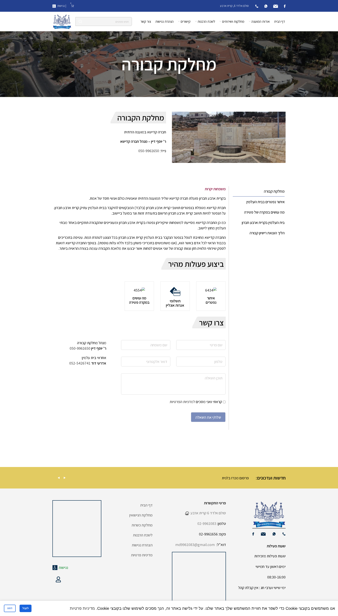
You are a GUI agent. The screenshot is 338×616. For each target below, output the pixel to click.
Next (64, 477)
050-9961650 (148, 150)
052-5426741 (79, 363)
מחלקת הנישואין (141, 515)
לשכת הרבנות (143, 535)
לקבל (25, 608)
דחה (9, 608)
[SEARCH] (80, 21)
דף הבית (146, 505)
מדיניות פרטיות (142, 555)
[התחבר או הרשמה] (58, 579)
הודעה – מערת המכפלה (108, 477)
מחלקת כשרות (142, 525)
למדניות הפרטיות (182, 401)
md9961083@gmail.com (195, 544)
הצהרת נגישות (142, 545)
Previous (59, 477)
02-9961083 (206, 523)
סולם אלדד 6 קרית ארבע (207, 512)
